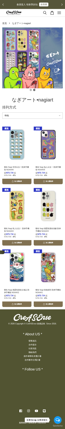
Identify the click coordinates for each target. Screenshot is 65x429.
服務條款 (23, 423)
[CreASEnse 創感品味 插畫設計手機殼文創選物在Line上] (44, 412)
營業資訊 (32, 341)
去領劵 (43, 4)
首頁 (4, 23)
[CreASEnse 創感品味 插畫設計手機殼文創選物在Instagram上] (28, 412)
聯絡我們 (32, 352)
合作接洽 (32, 345)
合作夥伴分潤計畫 (32, 360)
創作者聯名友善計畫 (32, 356)
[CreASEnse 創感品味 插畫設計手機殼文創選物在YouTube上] (36, 412)
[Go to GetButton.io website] (58, 426)
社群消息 (32, 348)
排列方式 (9, 107)
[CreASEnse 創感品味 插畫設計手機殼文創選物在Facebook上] (21, 412)
